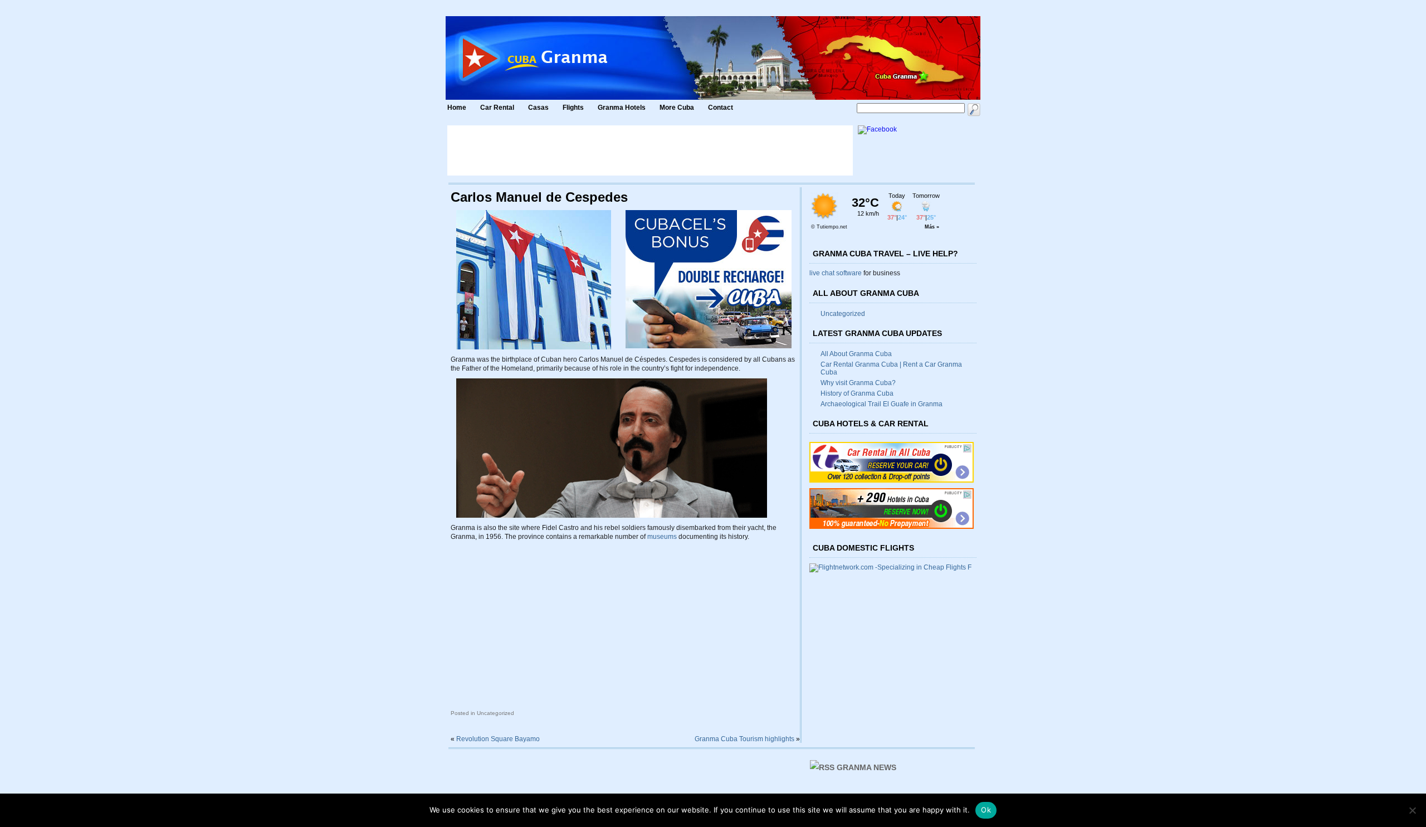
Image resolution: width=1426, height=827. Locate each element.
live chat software (835, 273)
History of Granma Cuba (857, 393)
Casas (538, 107)
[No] (1412, 810)
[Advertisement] (650, 150)
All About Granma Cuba (856, 354)
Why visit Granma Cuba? (858, 383)
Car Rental (497, 107)
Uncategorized (843, 314)
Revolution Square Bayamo (498, 739)
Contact (720, 107)
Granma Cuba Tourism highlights (744, 739)
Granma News (866, 767)
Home (456, 107)
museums (662, 537)
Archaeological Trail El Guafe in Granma (881, 404)
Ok (986, 809)
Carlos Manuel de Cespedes (539, 197)
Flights (573, 107)
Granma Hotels (622, 107)
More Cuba (677, 107)
